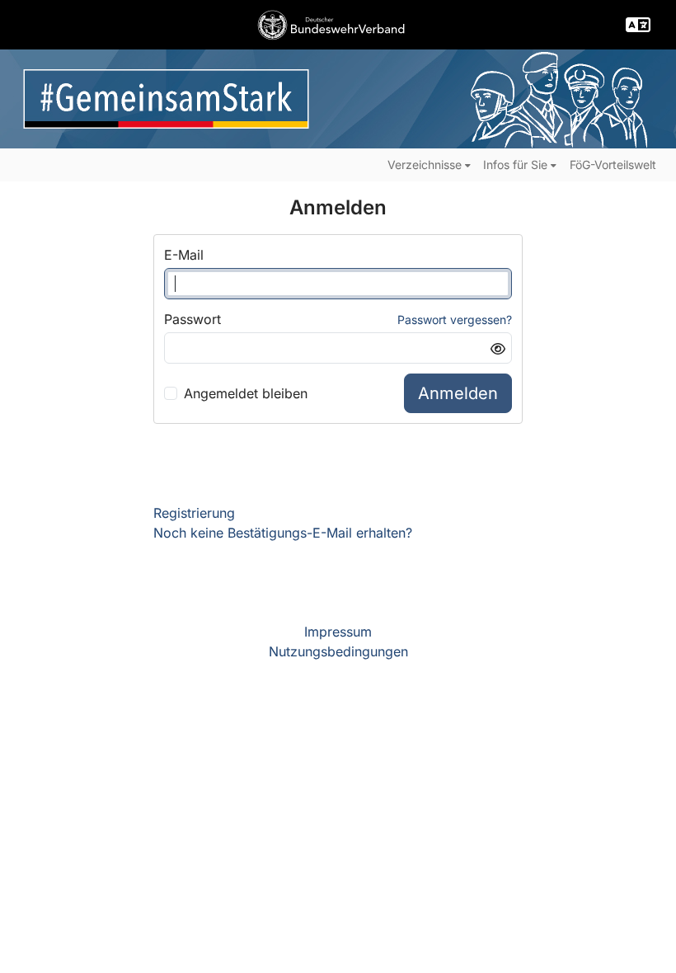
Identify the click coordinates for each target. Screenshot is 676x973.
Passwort (192, 319)
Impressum (338, 631)
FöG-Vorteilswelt (613, 164)
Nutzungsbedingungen (338, 651)
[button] (638, 24)
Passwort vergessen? (454, 320)
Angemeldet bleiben (245, 393)
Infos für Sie (515, 164)
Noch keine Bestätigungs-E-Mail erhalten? (282, 532)
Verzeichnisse (424, 164)
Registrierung (194, 513)
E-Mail (184, 255)
